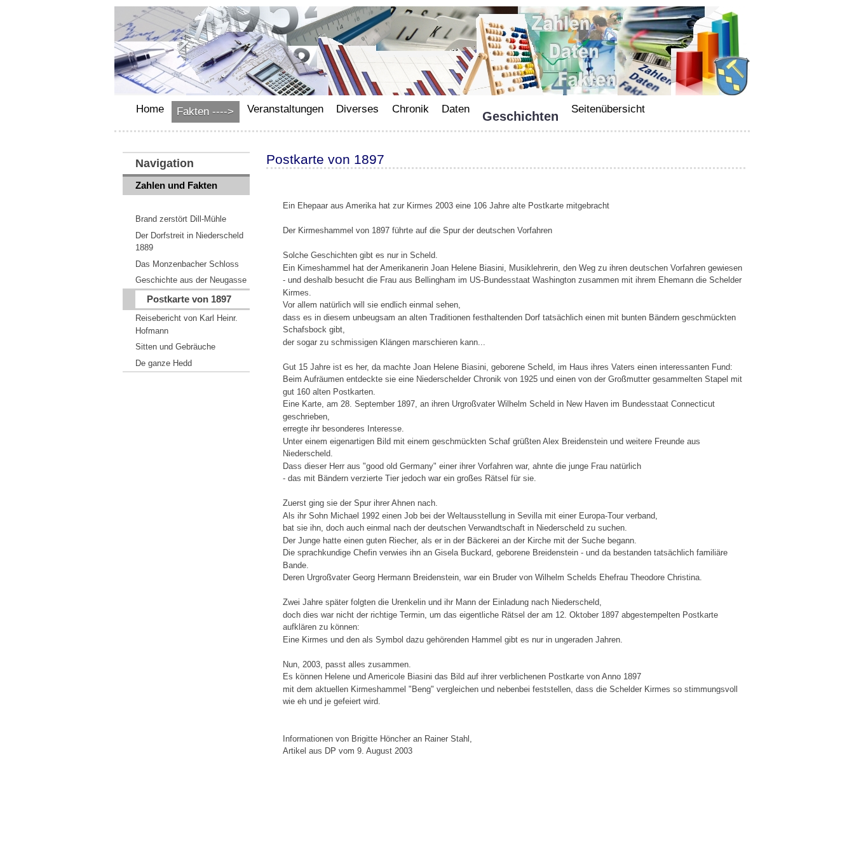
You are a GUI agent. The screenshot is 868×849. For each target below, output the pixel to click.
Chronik (410, 109)
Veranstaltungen (285, 109)
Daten (456, 109)
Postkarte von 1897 (189, 299)
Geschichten (520, 116)
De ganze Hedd (163, 363)
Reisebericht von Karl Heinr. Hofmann (186, 324)
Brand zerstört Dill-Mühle (180, 219)
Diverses (357, 109)
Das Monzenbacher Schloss (187, 264)
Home (150, 109)
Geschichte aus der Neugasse (191, 280)
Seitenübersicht (608, 109)
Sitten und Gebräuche (175, 346)
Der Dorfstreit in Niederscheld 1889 (189, 242)
